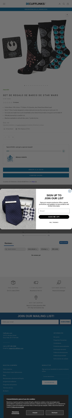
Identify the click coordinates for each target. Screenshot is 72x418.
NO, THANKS (54, 222)
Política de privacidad (17, 407)
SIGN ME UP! (54, 217)
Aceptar (35, 412)
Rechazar (54, 412)
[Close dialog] (69, 191)
